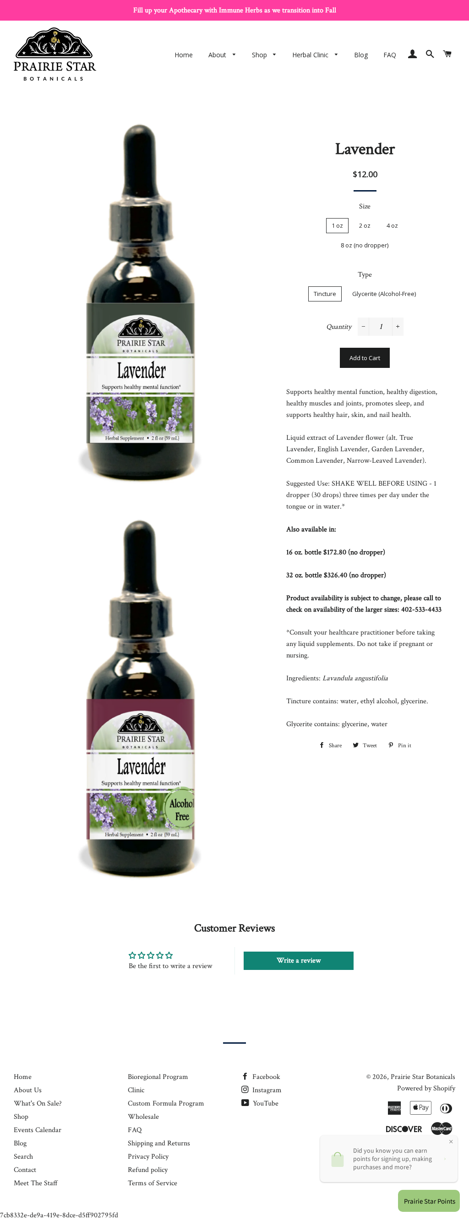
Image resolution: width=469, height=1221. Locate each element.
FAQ (389, 54)
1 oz (337, 225)
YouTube (264, 1103)
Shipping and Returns (159, 1143)
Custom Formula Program (166, 1103)
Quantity (338, 327)
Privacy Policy (148, 1156)
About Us (28, 1090)
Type (365, 274)
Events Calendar (37, 1130)
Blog (361, 54)
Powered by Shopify (426, 1088)
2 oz (365, 225)
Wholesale (143, 1117)
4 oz (392, 225)
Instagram (266, 1090)
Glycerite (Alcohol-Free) (384, 294)
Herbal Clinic (311, 54)
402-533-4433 (421, 609)
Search (23, 1156)
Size (365, 206)
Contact (25, 1170)
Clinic (136, 1090)
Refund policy (148, 1170)
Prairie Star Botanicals (423, 1077)
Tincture (325, 294)
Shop (260, 54)
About (218, 54)
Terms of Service (152, 1183)
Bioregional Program (158, 1077)
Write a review (299, 960)
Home (184, 54)
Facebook (265, 1077)
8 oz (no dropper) (364, 245)
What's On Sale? (38, 1103)
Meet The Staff (36, 1183)
